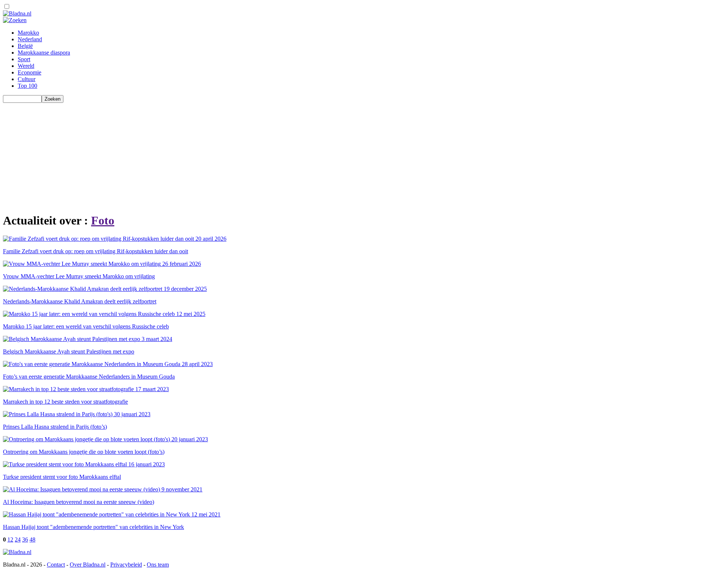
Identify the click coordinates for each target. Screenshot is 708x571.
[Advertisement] (224, 154)
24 (18, 539)
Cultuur (26, 79)
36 (25, 539)
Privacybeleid (126, 564)
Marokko (28, 32)
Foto (102, 220)
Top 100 (27, 86)
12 (10, 539)
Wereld (26, 66)
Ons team (158, 564)
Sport (24, 59)
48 (32, 539)
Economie (29, 72)
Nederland (30, 39)
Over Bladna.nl (87, 564)
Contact (56, 564)
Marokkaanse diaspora (44, 52)
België (25, 46)
